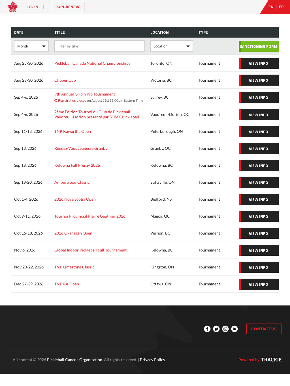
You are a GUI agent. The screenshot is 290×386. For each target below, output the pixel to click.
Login (32, 7)
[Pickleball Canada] (12, 9)
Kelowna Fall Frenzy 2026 (77, 165)
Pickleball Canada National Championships (92, 63)
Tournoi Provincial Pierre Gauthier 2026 (89, 216)
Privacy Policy (152, 359)
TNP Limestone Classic (74, 266)
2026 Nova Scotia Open (75, 199)
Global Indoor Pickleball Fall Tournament (90, 250)
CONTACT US (264, 329)
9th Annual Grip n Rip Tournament (84, 94)
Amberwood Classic (72, 182)
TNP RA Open (66, 283)
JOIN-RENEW (68, 7)
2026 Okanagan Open (73, 233)
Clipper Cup (65, 80)
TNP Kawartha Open (72, 131)
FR (281, 7)
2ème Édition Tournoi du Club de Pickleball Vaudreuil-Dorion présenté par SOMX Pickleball (96, 114)
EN (271, 7)
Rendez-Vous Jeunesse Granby (80, 148)
